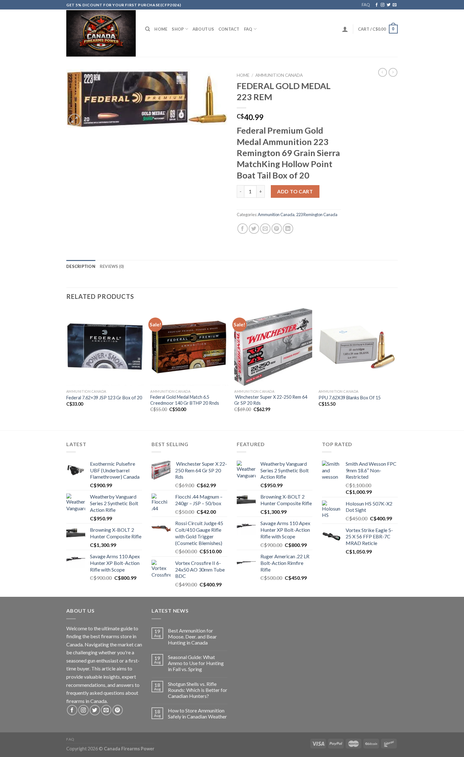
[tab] (80, 266)
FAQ (366, 4)
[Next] (396, 368)
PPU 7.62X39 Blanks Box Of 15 (349, 397)
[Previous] (66, 368)
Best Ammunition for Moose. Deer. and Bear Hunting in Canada (192, 636)
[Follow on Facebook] (376, 5)
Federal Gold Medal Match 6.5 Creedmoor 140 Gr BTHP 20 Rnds (184, 400)
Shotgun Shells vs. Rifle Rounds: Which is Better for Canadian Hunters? (197, 690)
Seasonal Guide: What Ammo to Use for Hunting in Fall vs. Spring (196, 663)
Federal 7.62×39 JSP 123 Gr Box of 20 (104, 397)
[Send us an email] (394, 5)
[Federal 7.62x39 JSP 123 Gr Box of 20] (105, 347)
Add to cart (295, 191)
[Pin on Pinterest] (276, 228)
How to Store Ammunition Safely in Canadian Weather (197, 713)
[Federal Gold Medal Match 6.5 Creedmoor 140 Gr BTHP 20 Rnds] (189, 347)
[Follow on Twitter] (388, 5)
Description (80, 266)
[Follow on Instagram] (382, 5)
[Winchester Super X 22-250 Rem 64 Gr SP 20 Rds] (273, 347)
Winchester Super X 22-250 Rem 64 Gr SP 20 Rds (270, 400)
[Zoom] (74, 120)
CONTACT (229, 29)
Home (160, 29)
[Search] (147, 29)
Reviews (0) (112, 266)
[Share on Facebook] (242, 228)
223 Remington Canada (316, 214)
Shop (178, 29)
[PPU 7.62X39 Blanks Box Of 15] (357, 347)
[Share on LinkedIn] (288, 228)
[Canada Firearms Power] (101, 33)
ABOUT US (203, 29)
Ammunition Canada (279, 75)
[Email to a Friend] (265, 228)
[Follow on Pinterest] (117, 710)
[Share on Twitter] (254, 228)
